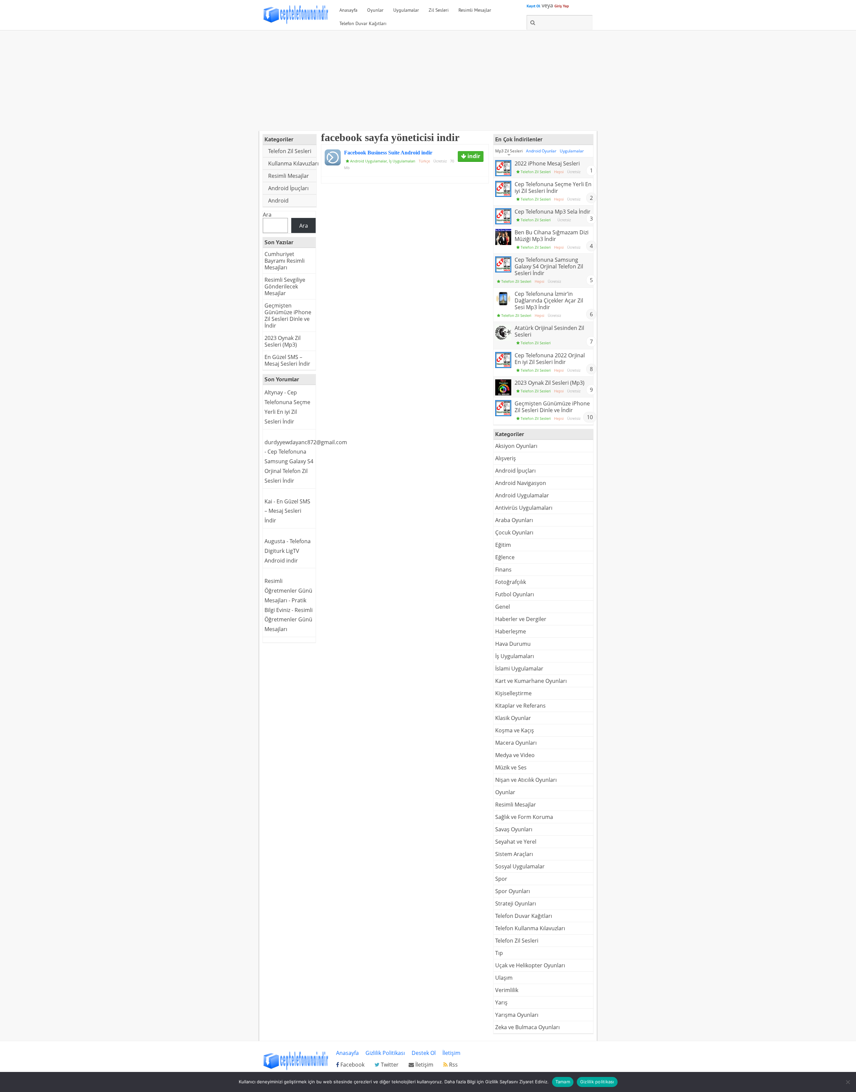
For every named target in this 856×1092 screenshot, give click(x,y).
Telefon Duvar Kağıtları (363, 23)
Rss (453, 1064)
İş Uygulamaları (402, 160)
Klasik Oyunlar (513, 718)
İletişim (451, 1053)
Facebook (351, 1064)
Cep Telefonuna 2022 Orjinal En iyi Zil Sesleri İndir (550, 359)
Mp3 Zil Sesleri (509, 151)
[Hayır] (847, 1082)
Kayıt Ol (533, 6)
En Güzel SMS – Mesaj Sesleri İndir (287, 360)
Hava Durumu (513, 643)
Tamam (562, 1081)
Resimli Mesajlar (474, 10)
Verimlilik (506, 990)
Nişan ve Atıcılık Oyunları (526, 779)
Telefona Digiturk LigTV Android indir (287, 550)
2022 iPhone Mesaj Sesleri (547, 163)
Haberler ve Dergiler (520, 619)
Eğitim (503, 545)
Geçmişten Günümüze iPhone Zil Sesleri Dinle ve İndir (287, 315)
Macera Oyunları (516, 742)
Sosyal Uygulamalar (520, 866)
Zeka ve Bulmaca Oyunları (527, 1027)
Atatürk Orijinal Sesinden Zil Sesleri (549, 331)
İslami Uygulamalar (519, 668)
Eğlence (505, 557)
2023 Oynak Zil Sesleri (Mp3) (282, 341)
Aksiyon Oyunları (516, 446)
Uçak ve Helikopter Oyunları (530, 965)
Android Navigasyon (520, 483)
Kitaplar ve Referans (520, 705)
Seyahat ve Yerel (515, 841)
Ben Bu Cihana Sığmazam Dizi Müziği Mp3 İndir (551, 236)
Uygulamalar (406, 10)
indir (473, 156)
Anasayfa (348, 10)
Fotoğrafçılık (510, 582)
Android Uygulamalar (368, 160)
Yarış (501, 1002)
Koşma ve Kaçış (514, 730)
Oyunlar (375, 10)
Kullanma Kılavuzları (292, 163)
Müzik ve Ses (511, 767)
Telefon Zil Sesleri (289, 151)
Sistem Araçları (514, 854)
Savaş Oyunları (513, 829)
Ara (267, 214)
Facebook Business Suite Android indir (388, 152)
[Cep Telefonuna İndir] (295, 23)
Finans (503, 569)
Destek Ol (424, 1053)
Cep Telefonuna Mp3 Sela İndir (553, 211)
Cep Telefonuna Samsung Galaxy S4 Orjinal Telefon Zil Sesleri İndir (549, 266)
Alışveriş (505, 458)
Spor (501, 878)
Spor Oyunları (512, 891)
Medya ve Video (515, 755)
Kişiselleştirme (513, 693)
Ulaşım (504, 977)
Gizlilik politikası (597, 1081)
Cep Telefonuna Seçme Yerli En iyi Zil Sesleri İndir (553, 187)
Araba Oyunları (514, 520)
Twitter (389, 1064)
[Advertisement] (428, 80)
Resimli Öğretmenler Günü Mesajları (288, 619)
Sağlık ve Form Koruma (524, 817)
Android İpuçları (288, 188)
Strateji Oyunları (515, 903)
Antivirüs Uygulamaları (523, 507)
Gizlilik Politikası (385, 1053)
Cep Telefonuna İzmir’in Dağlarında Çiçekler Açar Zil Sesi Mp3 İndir (549, 300)
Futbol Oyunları (514, 594)
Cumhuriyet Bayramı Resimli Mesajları (284, 260)
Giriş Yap (561, 6)
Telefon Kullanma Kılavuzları (530, 928)
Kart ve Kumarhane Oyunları (531, 681)
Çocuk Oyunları (514, 532)
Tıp (499, 953)
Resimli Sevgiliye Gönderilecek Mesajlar (284, 286)
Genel (502, 606)
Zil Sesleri (439, 10)
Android (278, 200)
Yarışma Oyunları (516, 1014)
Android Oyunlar (541, 151)
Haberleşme (510, 631)
